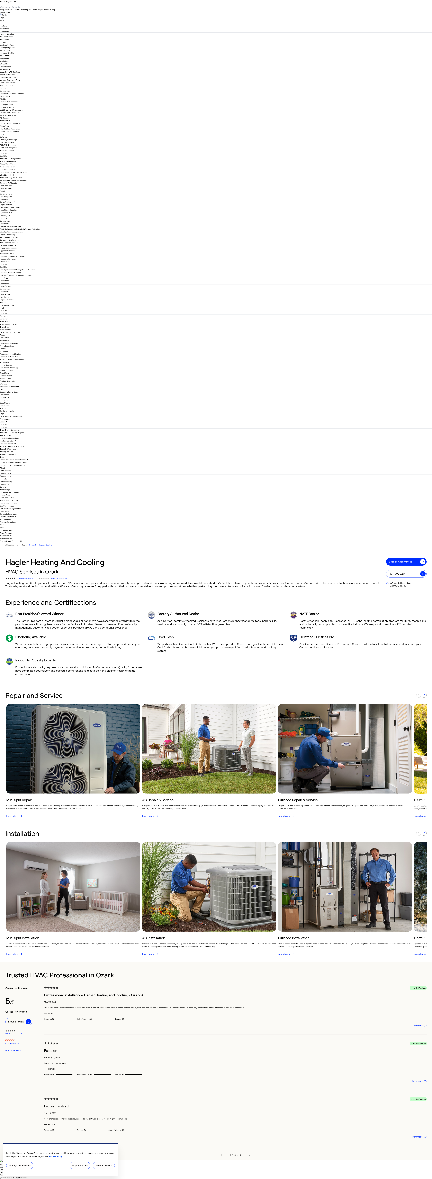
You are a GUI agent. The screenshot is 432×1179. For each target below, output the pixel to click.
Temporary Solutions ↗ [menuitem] (9, 242)
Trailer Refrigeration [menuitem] (8, 161)
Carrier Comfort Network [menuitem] (9, 131)
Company (3, 1169)
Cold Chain (4, 155)
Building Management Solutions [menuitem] (12, 256)
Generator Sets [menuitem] (6, 188)
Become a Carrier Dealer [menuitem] (9, 392)
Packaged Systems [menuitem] (7, 47)
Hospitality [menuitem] (4, 302)
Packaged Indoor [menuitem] (6, 104)
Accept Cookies (104, 1165)
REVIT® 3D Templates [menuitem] (8, 147)
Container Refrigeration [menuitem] (9, 183)
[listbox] (216, 761)
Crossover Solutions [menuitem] (8, 77)
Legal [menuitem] (2, 413)
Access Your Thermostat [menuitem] (9, 386)
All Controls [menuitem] (4, 118)
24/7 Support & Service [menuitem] (9, 237)
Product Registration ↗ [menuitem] (9, 381)
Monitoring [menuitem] (4, 199)
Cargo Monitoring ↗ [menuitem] (7, 202)
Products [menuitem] (3, 25)
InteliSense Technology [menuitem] (9, 367)
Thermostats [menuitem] (5, 120)
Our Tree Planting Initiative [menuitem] (10, 508)
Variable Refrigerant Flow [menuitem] (10, 80)
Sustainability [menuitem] (5, 329)
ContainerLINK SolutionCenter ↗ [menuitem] (12, 465)
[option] (73, 761)
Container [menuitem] (4, 318)
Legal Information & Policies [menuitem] (11, 416)
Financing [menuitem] (4, 351)
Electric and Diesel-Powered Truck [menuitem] (13, 172)
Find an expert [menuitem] (5, 419)
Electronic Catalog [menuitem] (7, 142)
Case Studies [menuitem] (5, 402)
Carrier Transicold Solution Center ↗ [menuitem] (14, 462)
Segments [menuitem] (4, 316)
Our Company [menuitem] (5, 476)
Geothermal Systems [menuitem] (8, 82)
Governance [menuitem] (4, 511)
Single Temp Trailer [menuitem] (8, 164)
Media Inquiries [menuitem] (6, 538)
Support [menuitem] (3, 335)
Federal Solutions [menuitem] (7, 305)
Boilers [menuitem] (3, 88)
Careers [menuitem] (3, 487)
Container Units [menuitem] (6, 185)
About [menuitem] (2, 468)
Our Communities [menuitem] (7, 505)
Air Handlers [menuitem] (5, 50)
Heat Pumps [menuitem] (5, 39)
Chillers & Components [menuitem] (9, 101)
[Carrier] (216, 16)
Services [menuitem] (3, 218)
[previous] (221, 1155)
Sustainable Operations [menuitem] (9, 503)
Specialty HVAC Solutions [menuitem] (10, 72)
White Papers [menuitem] (5, 405)
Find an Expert (6, 541)
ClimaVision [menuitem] (4, 126)
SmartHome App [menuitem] (6, 370)
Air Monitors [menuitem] (5, 69)
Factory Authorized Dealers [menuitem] (10, 354)
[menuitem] (4, 28)
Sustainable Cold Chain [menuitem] (9, 500)
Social (2, 1175)
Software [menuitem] (3, 137)
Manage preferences (19, 1165)
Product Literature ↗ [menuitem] (8, 440)
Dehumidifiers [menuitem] (5, 66)
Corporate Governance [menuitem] (8, 514)
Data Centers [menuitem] (5, 294)
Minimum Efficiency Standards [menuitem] (12, 359)
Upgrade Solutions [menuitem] (7, 250)
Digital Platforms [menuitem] (6, 204)
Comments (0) (419, 1025)
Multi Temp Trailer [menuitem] (7, 166)
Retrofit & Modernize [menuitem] (8, 245)
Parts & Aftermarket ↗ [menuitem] (9, 115)
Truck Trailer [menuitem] (5, 321)
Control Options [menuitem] (6, 196)
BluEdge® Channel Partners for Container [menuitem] (16, 275)
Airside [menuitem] (3, 99)
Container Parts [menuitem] (6, 193)
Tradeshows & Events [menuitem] (8, 324)
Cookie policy (55, 1156)
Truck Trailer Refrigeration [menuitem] (10, 158)
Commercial (5, 93)
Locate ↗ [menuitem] (3, 421)
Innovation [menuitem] (4, 478)
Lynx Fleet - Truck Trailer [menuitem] (10, 207)
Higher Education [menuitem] (7, 299)
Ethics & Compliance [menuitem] (8, 522)
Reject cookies (80, 1165)
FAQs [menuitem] (2, 389)
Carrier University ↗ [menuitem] (8, 411)
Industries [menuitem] (4, 278)
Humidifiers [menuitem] (4, 58)
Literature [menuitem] (4, 400)
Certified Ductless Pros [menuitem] (9, 356)
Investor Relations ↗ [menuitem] (8, 516)
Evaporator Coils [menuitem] (6, 85)
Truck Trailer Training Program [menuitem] (12, 432)
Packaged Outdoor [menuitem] (7, 107)
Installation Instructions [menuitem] (9, 438)
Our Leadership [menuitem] (6, 481)
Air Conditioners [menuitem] (6, 36)
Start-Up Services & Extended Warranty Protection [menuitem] (20, 229)
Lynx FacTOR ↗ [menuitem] (6, 212)
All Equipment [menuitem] (5, 96)
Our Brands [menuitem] (4, 484)
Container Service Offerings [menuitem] (11, 272)
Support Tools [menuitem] (5, 378)
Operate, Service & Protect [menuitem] (10, 226)
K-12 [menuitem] (2, 307)
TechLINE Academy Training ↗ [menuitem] (12, 446)
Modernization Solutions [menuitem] (9, 248)
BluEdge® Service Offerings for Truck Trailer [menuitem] (17, 269)
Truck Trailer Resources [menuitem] (9, 430)
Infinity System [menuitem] (6, 365)
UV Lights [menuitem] (4, 63)
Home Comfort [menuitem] (5, 286)
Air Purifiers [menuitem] (5, 55)
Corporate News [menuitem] (6, 530)
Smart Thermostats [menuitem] (7, 74)
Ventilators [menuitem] (4, 61)
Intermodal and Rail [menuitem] (7, 169)
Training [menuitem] (3, 408)
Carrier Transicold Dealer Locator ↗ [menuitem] (14, 459)
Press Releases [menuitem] (6, 533)
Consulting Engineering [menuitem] (9, 240)
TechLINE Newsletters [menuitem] (9, 449)
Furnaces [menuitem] (3, 42)
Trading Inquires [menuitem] (6, 451)
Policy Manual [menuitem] (5, 519)
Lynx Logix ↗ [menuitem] (5, 215)
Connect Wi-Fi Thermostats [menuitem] (10, 123)
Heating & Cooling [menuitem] (7, 34)
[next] (249, 1155)
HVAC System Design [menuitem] (8, 139)
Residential (4, 31)
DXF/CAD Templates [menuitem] (8, 145)
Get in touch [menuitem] (4, 261)
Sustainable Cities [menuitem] (7, 497)
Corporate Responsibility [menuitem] (9, 492)
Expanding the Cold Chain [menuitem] (10, 332)
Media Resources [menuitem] (6, 535)
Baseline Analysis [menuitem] (7, 253)
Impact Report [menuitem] (5, 495)
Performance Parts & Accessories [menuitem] (13, 180)
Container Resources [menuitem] (8, 443)
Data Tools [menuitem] (4, 191)
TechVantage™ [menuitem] (5, 489)
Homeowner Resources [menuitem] (9, 343)
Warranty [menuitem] (3, 383)
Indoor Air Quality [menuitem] (7, 53)
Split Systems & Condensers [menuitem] (11, 110)
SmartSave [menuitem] (4, 373)
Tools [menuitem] (2, 457)
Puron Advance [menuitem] (6, 375)
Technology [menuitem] (4, 362)
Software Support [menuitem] (7, 150)
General (3, 1172)
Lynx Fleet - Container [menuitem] (8, 210)
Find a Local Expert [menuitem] (7, 346)
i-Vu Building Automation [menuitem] (10, 128)
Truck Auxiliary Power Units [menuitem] (11, 177)
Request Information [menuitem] (8, 258)
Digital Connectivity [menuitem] (7, 234)
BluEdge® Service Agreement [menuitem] (11, 231)
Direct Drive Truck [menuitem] (7, 175)
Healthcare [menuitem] (4, 297)
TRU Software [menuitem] (5, 435)
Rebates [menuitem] (3, 348)
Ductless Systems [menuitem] (7, 44)
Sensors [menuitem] (3, 134)
